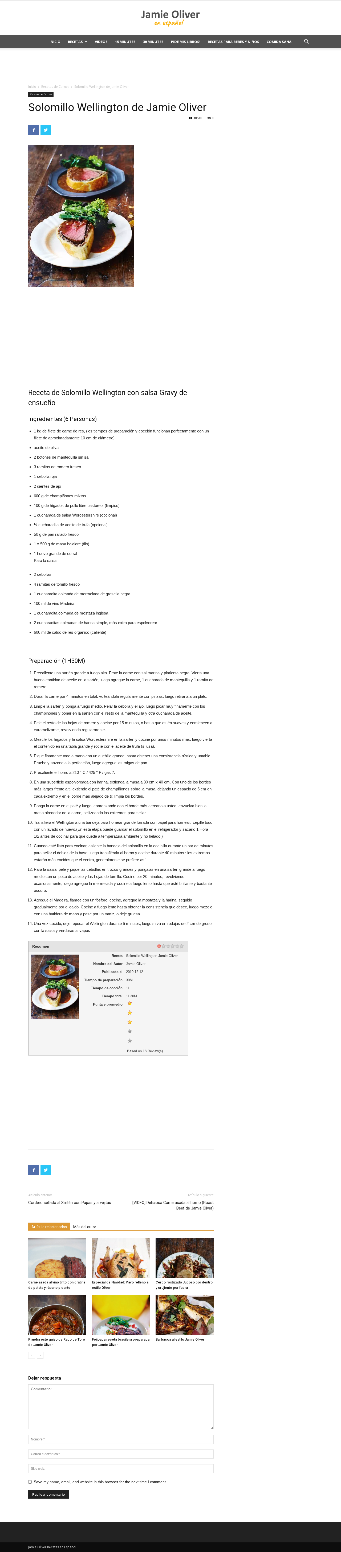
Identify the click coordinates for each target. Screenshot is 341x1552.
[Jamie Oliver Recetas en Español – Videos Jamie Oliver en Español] (170, 18)
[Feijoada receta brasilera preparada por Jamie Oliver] (121, 1315)
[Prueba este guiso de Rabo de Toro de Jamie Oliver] (57, 1315)
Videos (101, 41)
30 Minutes (153, 41)
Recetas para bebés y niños (233, 41)
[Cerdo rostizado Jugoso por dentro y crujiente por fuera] (185, 1258)
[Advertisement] (170, 66)
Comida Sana (279, 41)
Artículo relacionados (49, 1227)
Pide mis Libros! (185, 41)
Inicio (55, 41)
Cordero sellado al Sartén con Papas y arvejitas (69, 1202)
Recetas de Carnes (55, 86)
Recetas (75, 41)
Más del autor (84, 1227)
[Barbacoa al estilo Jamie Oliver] (185, 1315)
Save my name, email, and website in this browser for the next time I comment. (100, 1482)
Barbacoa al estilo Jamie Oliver (180, 1339)
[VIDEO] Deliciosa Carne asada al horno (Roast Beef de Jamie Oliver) (173, 1205)
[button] (306, 42)
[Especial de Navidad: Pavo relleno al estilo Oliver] (121, 1258)
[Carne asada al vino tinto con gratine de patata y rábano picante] (57, 1258)
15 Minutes (125, 41)
